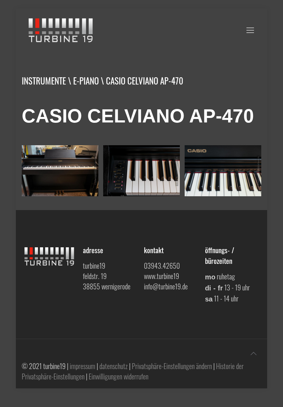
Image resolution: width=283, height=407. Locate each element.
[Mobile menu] (250, 29)
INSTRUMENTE (44, 80)
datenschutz (113, 366)
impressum (82, 366)
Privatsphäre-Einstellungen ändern (172, 366)
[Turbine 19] (61, 29)
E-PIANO (86, 80)
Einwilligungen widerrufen (118, 376)
